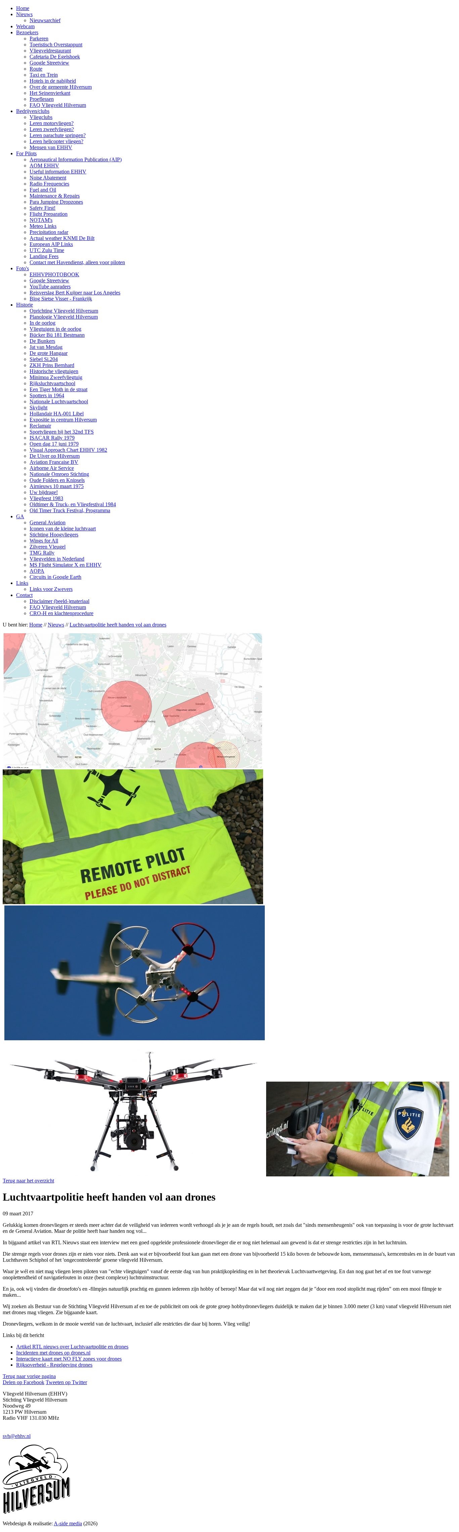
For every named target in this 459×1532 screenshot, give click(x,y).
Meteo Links (43, 226)
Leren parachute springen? (58, 135)
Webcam (25, 26)
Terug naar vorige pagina (29, 1376)
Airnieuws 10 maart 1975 (57, 486)
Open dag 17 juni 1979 (54, 444)
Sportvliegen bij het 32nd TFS (62, 432)
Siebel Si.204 (44, 359)
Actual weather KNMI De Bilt (62, 238)
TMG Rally (42, 553)
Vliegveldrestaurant (50, 50)
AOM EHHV (44, 165)
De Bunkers (42, 341)
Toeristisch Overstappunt (56, 44)
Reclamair (40, 426)
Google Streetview (49, 63)
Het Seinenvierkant (50, 93)
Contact (24, 595)
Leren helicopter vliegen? (56, 141)
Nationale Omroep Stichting (59, 474)
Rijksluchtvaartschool (52, 383)
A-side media (68, 1523)
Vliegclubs (41, 117)
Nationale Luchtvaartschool (59, 401)
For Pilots (26, 153)
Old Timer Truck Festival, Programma (70, 510)
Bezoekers (27, 32)
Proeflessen (42, 99)
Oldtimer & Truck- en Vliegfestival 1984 (73, 504)
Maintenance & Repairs (55, 196)
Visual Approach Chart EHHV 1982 (68, 450)
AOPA (37, 571)
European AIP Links (51, 244)
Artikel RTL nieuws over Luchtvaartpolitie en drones (72, 1346)
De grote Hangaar (49, 353)
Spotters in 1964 (47, 395)
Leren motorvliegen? (52, 123)
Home (22, 8)
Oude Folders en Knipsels (57, 480)
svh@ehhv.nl (17, 1436)
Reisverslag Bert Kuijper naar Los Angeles (75, 292)
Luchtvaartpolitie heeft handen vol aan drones (118, 625)
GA (20, 516)
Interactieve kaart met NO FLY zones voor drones (69, 1359)
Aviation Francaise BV (54, 462)
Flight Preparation (49, 214)
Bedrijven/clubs (32, 111)
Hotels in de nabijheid (53, 81)
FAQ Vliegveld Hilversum (58, 105)
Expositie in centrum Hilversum (63, 419)
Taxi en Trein (44, 75)
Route (36, 69)
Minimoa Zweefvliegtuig (56, 377)
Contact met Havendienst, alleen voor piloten (77, 262)
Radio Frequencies (49, 184)
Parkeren (39, 38)
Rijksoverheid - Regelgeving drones (54, 1365)
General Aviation (48, 522)
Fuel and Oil (43, 190)
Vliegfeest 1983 (46, 498)
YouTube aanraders (50, 286)
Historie (24, 305)
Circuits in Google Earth (55, 577)
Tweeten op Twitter (66, 1382)
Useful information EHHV (58, 171)
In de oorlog (42, 323)
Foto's (22, 268)
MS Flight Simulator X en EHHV (65, 565)
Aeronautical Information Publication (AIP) (76, 159)
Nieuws (24, 14)
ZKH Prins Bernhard (52, 365)
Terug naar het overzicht (28, 1180)
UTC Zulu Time (47, 250)
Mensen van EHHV (51, 147)
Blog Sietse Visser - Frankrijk (61, 298)
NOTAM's (41, 220)
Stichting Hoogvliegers (54, 534)
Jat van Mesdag (46, 347)
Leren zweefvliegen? (52, 129)
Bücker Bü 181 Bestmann (57, 335)
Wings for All (44, 540)
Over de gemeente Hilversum (61, 87)
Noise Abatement (48, 177)
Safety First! (42, 208)
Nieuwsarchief (45, 20)
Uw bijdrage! (44, 492)
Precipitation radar (49, 232)
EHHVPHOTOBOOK (54, 274)
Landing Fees (44, 256)
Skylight (38, 407)
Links (22, 583)
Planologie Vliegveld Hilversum (64, 317)
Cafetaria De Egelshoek (55, 56)
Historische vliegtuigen (54, 371)
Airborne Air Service (52, 468)
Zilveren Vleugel (48, 547)
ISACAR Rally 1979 (52, 438)
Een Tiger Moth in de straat (58, 389)
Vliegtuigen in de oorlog (55, 329)
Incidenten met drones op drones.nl (53, 1353)
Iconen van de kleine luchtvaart (63, 528)
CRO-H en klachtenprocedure (61, 613)
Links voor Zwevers (51, 589)
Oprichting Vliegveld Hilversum (64, 311)
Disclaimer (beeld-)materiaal (59, 601)
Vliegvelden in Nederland (57, 559)
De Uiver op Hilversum (55, 456)
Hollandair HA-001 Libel (57, 413)
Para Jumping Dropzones (56, 202)
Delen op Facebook (23, 1382)
